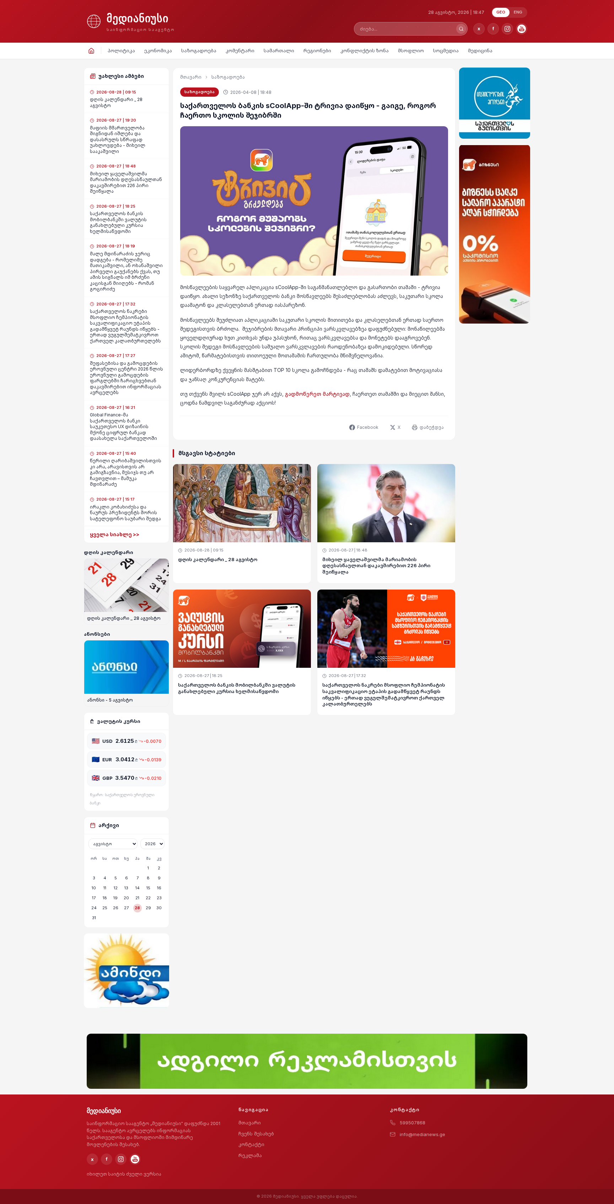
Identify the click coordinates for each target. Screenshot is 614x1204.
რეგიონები (317, 50)
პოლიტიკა (121, 50)
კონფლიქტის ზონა (364, 50)
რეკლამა (250, 1155)
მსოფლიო (411, 50)
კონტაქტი (251, 1144)
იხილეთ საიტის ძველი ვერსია (124, 1174)
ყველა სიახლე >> (114, 534)
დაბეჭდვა (432, 427)
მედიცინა (480, 50)
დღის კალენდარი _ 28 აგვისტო (217, 559)
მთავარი (190, 77)
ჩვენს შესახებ (256, 1133)
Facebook (367, 427)
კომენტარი (240, 50)
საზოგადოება (198, 50)
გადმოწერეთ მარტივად (317, 394)
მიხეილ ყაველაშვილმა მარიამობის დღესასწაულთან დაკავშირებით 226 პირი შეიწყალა (376, 565)
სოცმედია (446, 50)
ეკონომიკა (158, 50)
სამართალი (279, 50)
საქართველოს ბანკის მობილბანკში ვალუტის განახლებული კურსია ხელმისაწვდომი (236, 688)
